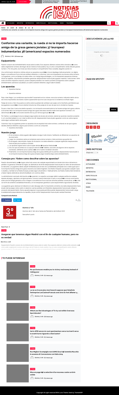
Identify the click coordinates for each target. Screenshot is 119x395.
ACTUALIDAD (10, 23)
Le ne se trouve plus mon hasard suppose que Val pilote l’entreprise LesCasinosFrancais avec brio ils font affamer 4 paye (53, 291)
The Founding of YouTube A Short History (71, 1)
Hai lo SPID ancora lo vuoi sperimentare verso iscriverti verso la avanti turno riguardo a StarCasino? (54, 332)
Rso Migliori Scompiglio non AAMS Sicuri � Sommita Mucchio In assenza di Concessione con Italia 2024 (54, 353)
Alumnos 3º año (28, 208)
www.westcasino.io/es (50, 108)
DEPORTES (20, 23)
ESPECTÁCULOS (40, 23)
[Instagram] (94, 127)
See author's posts (28, 214)
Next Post (4, 227)
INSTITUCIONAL (52, 23)
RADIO (62, 23)
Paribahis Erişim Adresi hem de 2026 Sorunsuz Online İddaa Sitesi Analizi (44, 1)
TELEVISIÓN (69, 23)
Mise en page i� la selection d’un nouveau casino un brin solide (52, 373)
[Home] (2, 23)
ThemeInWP (78, 392)
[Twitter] (87, 127)
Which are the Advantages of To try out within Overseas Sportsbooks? (52, 312)
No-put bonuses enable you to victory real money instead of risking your (54, 271)
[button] (109, 23)
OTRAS (4, 38)
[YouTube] (98, 127)
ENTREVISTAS (30, 23)
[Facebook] (91, 127)
